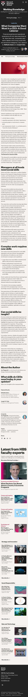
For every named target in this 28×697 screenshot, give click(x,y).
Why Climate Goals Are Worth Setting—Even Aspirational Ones (7, 609)
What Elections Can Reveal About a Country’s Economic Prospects (12, 485)
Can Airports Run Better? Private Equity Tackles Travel (6, 512)
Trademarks (20, 693)
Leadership (14, 23)
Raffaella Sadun (12, 47)
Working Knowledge (13, 9)
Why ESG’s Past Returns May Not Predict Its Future (6, 588)
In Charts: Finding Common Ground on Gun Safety (7, 598)
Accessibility (8, 695)
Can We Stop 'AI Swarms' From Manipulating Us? (6, 629)
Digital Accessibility (16, 695)
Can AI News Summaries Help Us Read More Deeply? (6, 640)
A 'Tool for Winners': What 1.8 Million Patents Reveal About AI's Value (7, 558)
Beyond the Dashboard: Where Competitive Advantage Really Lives (7, 568)
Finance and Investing (6, 495)
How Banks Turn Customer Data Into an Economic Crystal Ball (7, 650)
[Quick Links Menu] (26, 2)
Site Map (3, 693)
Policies (3, 695)
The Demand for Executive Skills (9, 154)
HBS (2, 56)
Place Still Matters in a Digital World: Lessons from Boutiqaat (7, 547)
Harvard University (13, 693)
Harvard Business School (3, 669)
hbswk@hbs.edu (5, 680)
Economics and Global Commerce (10, 481)
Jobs (7, 693)
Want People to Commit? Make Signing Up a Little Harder (7, 529)
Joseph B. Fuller (5, 49)
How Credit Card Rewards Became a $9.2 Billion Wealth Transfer (7, 498)
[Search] (23, 2)
